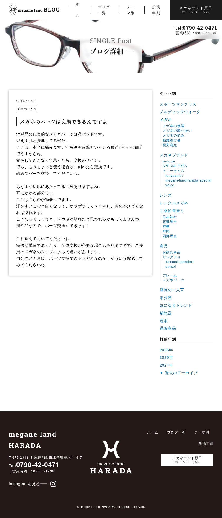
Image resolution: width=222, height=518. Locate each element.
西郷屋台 (170, 235)
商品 (164, 245)
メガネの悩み (173, 135)
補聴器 (166, 313)
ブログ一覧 (104, 9)
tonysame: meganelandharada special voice (188, 180)
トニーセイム (173, 170)
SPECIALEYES (175, 165)
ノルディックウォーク (180, 111)
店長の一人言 (27, 109)
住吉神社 (170, 216)
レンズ (166, 195)
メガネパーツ (173, 279)
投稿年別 (156, 9)
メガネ (166, 119)
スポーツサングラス (178, 104)
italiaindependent (179, 261)
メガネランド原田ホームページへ (195, 9)
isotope (169, 161)
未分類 (166, 297)
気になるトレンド (176, 305)
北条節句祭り (172, 210)
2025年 (166, 357)
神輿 (166, 230)
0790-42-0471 (196, 27)
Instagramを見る (24, 483)
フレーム (170, 275)
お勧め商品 (172, 252)
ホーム (78, 10)
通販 (164, 320)
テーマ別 (131, 9)
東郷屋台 (170, 221)
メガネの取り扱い (177, 130)
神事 (166, 226)
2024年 (166, 365)
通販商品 (168, 328)
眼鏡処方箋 (172, 139)
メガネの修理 (173, 125)
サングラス (172, 256)
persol (170, 266)
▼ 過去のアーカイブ (179, 372)
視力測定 (170, 144)
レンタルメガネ (174, 202)
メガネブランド (174, 154)
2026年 (166, 349)
